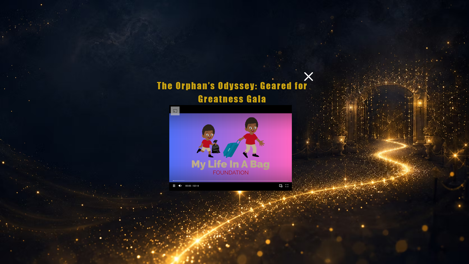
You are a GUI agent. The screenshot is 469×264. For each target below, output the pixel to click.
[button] (308, 76)
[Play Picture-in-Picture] (280, 185)
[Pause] (174, 185)
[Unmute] (180, 185)
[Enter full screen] (287, 185)
